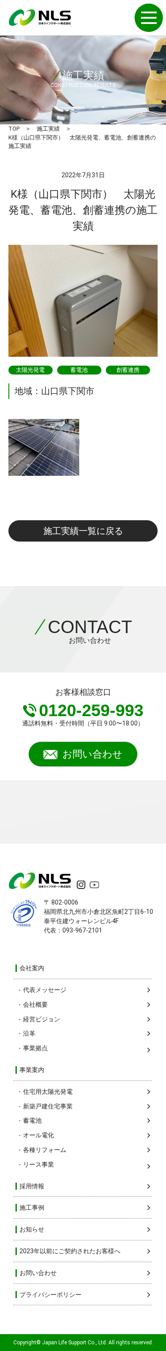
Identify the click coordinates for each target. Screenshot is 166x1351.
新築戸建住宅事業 (48, 1106)
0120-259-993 (91, 710)
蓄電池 (32, 1120)
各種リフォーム (44, 1149)
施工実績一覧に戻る (83, 531)
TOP (13, 128)
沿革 (29, 1033)
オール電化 (38, 1135)
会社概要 (35, 1004)
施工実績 (48, 128)
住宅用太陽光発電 (48, 1091)
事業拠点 (35, 1048)
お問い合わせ (92, 754)
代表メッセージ (44, 989)
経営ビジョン (41, 1019)
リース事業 (38, 1164)
